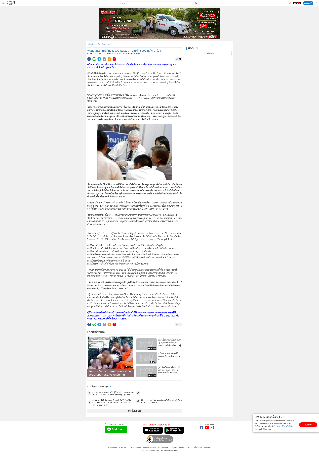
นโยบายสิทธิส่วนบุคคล (263, 429)
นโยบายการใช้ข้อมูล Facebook (181, 448)
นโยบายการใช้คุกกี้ (134, 448)
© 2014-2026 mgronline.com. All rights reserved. (160, 450)
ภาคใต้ (98, 44)
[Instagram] (212, 427)
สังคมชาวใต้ (106, 44)
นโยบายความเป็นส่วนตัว (117, 448)
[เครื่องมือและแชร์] (316, 3)
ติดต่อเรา (207, 448)
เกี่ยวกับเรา (198, 448)
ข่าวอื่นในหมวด (135, 411)
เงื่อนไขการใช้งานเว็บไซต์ (283, 426)
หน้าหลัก (90, 44)
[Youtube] (207, 427)
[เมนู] (3, 3)
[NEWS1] (297, 3)
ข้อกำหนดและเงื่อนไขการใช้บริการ (155, 448)
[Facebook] (201, 427)
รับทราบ (308, 424)
